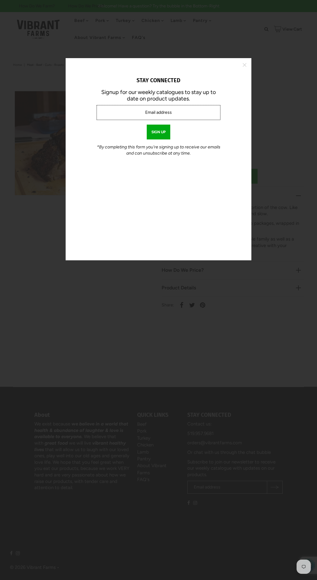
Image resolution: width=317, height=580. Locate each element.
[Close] (244, 65)
